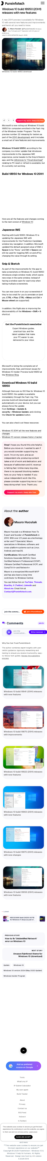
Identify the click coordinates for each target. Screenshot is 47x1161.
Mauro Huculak (15, 29)
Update (6, 965)
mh (33, 1156)
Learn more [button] (33, 1132)
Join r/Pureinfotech (34, 612)
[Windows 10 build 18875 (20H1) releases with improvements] (23, 717)
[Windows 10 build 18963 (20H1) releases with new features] (23, 797)
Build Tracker (22, 1094)
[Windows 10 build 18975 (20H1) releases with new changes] (23, 837)
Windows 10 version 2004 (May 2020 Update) (23, 970)
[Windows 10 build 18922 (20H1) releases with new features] (23, 757)
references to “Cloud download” (28, 160)
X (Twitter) (22, 1121)
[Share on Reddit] (4, 120)
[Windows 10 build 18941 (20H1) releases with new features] (23, 677)
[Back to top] (23, 1050)
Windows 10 (27, 222)
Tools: (22, 1077)
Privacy (22, 1104)
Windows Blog (12, 375)
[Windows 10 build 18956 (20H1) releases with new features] (23, 877)
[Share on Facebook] (13, 120)
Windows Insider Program (14, 976)
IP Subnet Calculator (22, 1086)
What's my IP (22, 1081)
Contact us (22, 1108)
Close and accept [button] (23, 1137)
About (22, 1100)
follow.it (22, 1117)
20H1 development (21, 137)
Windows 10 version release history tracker (22, 437)
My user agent (22, 1090)
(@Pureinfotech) (28, 29)
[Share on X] (9, 120)
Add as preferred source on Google (24, 1066)
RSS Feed (22, 1112)
